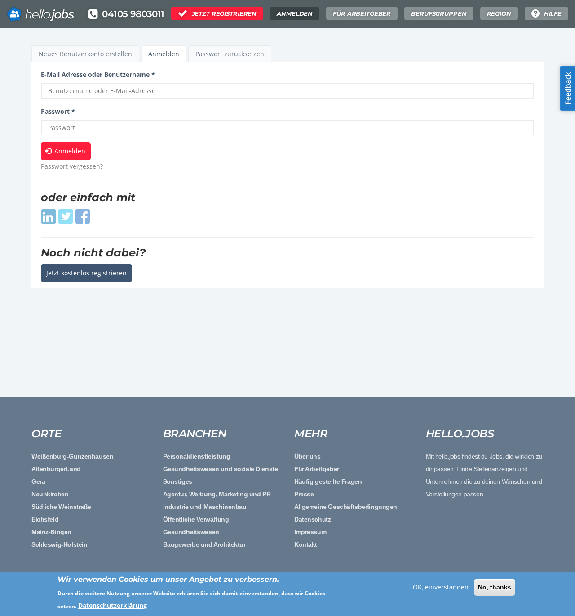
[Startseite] (40, 11)
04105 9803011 (133, 14)
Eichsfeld (44, 519)
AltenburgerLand (56, 468)
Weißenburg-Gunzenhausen (72, 456)
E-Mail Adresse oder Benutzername (98, 74)
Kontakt (305, 544)
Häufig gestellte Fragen (328, 481)
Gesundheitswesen (191, 531)
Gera (38, 481)
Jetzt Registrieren (224, 13)
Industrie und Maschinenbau (205, 506)
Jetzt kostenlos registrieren (86, 273)
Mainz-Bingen (51, 531)
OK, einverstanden (441, 587)
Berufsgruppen (438, 13)
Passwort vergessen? (72, 166)
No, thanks (494, 587)
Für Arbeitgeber (362, 13)
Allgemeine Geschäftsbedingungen (345, 506)
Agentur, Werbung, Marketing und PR (217, 494)
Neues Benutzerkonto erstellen (85, 53)
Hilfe (553, 13)
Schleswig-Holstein (59, 544)
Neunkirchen (49, 494)
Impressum (310, 531)
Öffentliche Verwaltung (196, 519)
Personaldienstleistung (196, 456)
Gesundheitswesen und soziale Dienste (220, 468)
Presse (304, 494)
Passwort (58, 111)
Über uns (307, 456)
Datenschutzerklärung (112, 605)
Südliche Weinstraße (61, 506)
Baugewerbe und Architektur (204, 544)
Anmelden (295, 13)
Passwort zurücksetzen (229, 53)
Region (499, 13)
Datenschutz (312, 519)
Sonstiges (177, 481)
